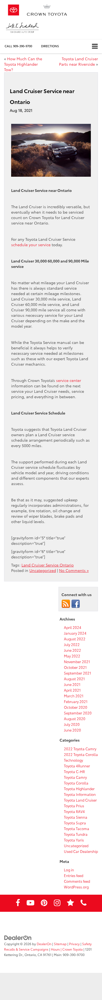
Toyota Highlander (79, 788)
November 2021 (77, 661)
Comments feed (77, 881)
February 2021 (76, 701)
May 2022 (72, 655)
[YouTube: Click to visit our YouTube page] (30, 903)
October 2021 (75, 667)
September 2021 (77, 672)
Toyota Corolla (76, 782)
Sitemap (60, 943)
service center (68, 380)
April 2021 (72, 690)
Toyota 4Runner (77, 765)
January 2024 (75, 633)
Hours (55, 949)
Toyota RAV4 (74, 811)
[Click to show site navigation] (95, 46)
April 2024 (72, 627)
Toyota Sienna (75, 817)
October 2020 (75, 707)
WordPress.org (76, 886)
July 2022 (72, 644)
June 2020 (72, 729)
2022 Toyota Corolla (81, 754)
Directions (50, 46)
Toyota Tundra (76, 834)
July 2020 (72, 724)
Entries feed (73, 875)
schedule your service (31, 244)
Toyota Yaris (74, 839)
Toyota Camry (75, 777)
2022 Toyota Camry (80, 748)
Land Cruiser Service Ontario (47, 565)
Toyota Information (80, 794)
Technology (73, 760)
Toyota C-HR (74, 771)
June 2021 (72, 684)
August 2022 (74, 638)
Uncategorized (42, 570)
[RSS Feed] (65, 603)
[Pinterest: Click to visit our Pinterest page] (44, 903)
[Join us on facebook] (75, 603)
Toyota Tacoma (76, 828)
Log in (69, 869)
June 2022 (72, 650)
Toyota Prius (74, 805)
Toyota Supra (75, 822)
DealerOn (44, 943)
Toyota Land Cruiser (80, 800)
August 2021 (74, 678)
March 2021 (74, 695)
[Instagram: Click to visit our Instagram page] (57, 903)
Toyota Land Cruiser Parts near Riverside (78, 61)
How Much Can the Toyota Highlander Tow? (23, 64)
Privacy (74, 943)
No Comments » (74, 570)
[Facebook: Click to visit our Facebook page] (18, 903)
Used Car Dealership (81, 851)
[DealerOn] (18, 937)
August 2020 (74, 718)
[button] (18, 46)
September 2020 (78, 712)
